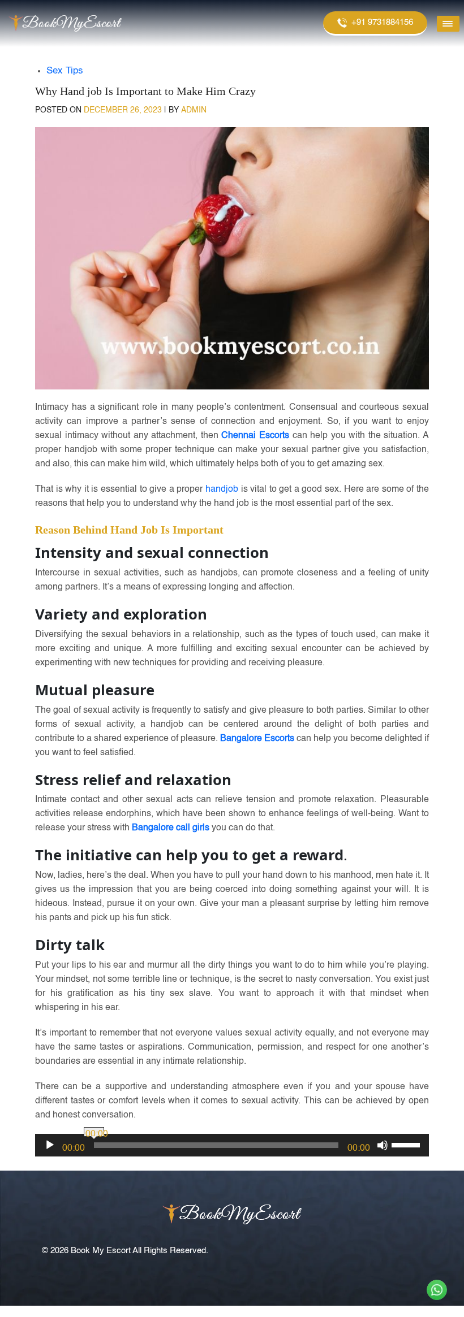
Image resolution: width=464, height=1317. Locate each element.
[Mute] (382, 1145)
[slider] (407, 1144)
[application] (232, 1145)
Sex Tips (64, 71)
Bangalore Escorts (257, 738)
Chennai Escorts (255, 435)
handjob (221, 489)
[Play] (49, 1145)
